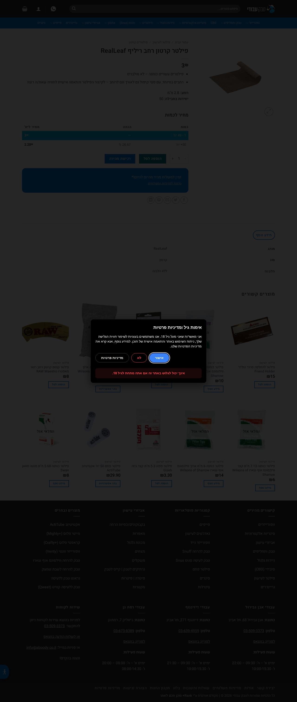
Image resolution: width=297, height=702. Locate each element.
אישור (159, 358)
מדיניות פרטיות (112, 358)
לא (139, 358)
